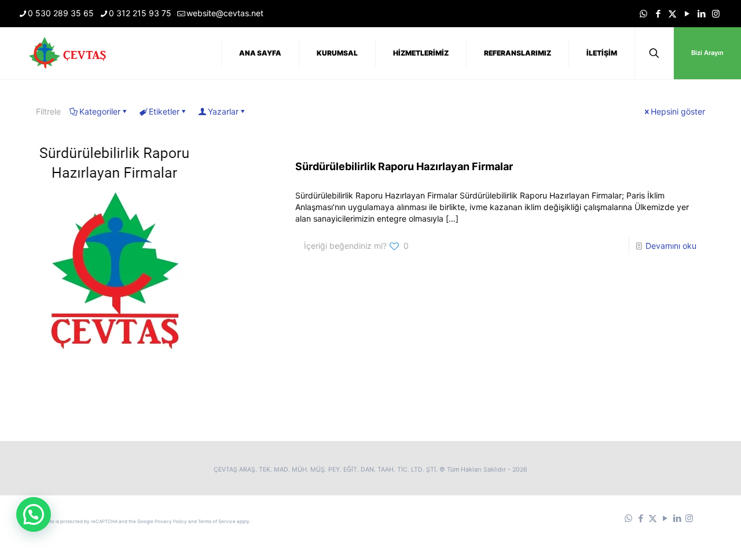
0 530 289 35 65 (61, 13)
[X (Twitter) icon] (672, 13)
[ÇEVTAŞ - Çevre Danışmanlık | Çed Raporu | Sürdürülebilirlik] (69, 53)
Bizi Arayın (707, 53)
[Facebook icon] (658, 13)
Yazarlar (223, 111)
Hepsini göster (678, 111)
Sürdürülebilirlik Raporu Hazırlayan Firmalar (404, 166)
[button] (33, 514)
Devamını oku (670, 246)
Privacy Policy (171, 521)
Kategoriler (99, 111)
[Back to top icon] (685, 524)
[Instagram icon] (715, 13)
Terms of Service (217, 521)
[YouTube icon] (687, 13)
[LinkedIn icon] (701, 13)
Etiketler (164, 111)
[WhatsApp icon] (643, 13)
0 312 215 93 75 (140, 13)
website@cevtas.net (224, 13)
